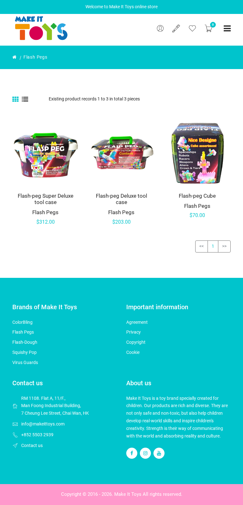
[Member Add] (176, 28)
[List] (25, 99)
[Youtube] (159, 453)
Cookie (133, 352)
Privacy (133, 332)
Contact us (32, 445)
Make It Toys (127, 494)
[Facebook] (131, 453)
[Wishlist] (192, 28)
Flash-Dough (24, 342)
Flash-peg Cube (197, 196)
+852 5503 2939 (37, 434)
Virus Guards (25, 362)
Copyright (136, 342)
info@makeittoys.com (43, 423)
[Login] (160, 28)
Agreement (137, 322)
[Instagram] (145, 453)
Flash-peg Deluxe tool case (121, 199)
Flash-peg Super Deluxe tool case (45, 199)
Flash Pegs (45, 212)
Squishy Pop (24, 352)
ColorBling (22, 322)
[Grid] (16, 99)
